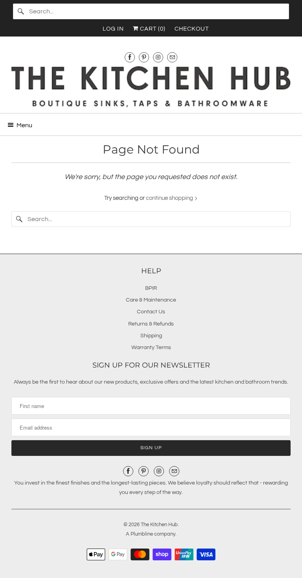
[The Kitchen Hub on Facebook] (130, 57)
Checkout (192, 29)
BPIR (151, 288)
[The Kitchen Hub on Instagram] (158, 57)
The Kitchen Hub (159, 524)
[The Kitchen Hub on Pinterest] (144, 57)
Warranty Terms (151, 347)
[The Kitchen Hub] (151, 86)
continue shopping (170, 198)
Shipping (151, 335)
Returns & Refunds (151, 324)
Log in (113, 29)
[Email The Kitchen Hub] (172, 57)
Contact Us (151, 312)
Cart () (152, 29)
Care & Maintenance (151, 300)
